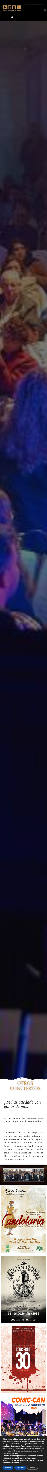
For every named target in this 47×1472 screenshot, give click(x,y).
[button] (45, 10)
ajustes (33, 1458)
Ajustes (32, 1468)
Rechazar (20, 1468)
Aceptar (8, 1468)
